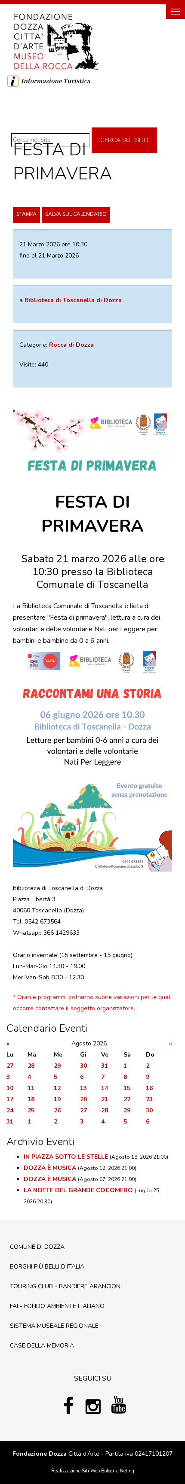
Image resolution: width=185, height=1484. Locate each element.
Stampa (26, 214)
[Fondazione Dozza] (55, 40)
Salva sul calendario (76, 214)
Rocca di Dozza (71, 345)
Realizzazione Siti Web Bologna (85, 1471)
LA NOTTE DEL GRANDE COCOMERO (78, 1190)
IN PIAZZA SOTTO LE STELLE (66, 1157)
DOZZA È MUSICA (50, 1168)
